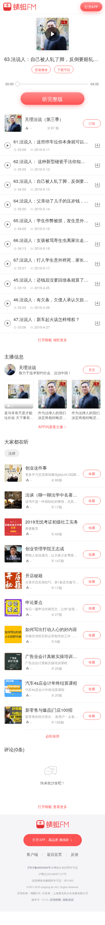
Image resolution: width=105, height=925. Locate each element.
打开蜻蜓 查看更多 (52, 806)
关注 (92, 369)
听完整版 (52, 98)
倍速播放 (41, 69)
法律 (11, 453)
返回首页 (54, 855)
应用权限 (55, 899)
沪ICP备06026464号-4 (40, 867)
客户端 (32, 855)
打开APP (91, 6)
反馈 (74, 855)
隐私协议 (68, 899)
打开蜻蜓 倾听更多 (52, 339)
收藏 (92, 473)
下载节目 (63, 69)
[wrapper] (52, 462)
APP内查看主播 (50, 426)
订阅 (92, 123)
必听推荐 (53, 736)
